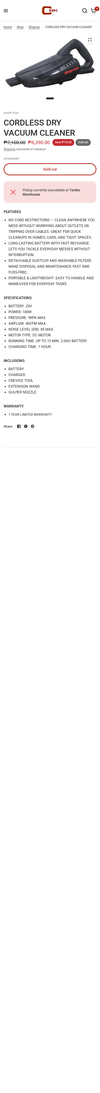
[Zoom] (89, 39)
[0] (92, 10)
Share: (8, 426)
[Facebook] (19, 426)
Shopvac (34, 27)
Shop (20, 27)
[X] (26, 426)
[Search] (85, 10)
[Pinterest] (32, 426)
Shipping (9, 149)
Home (8, 27)
